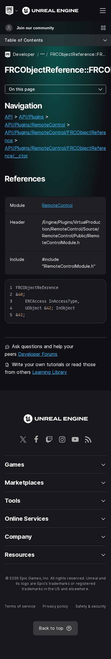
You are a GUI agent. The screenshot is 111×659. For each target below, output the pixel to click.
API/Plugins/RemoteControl (35, 125)
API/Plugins (31, 117)
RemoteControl (57, 205)
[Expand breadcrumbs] (42, 54)
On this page (22, 89)
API (9, 117)
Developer (24, 54)
